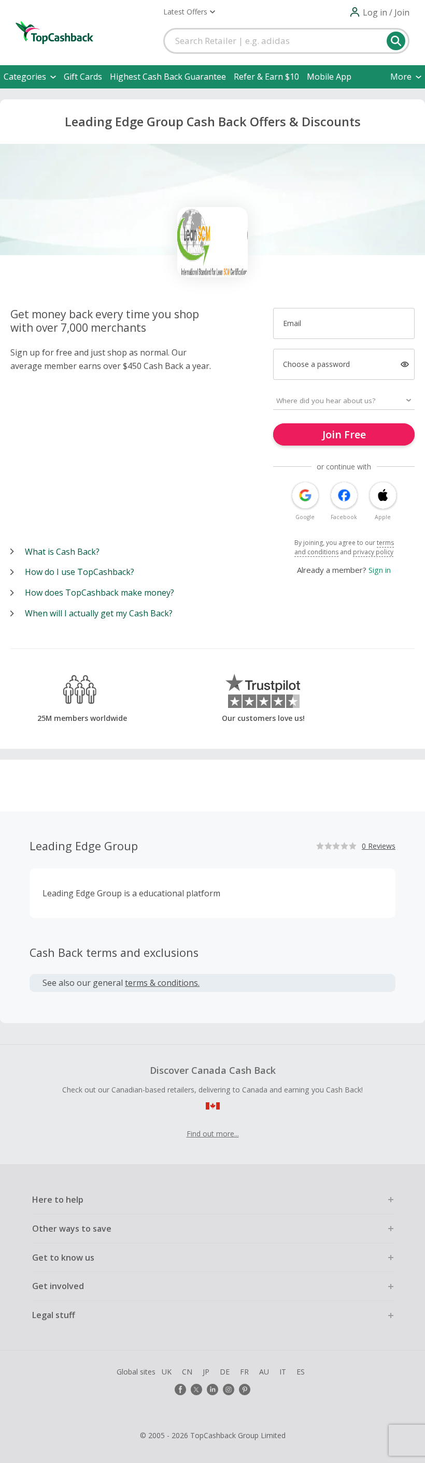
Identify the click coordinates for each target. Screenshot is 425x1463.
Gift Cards (83, 76)
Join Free (344, 434)
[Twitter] (196, 1389)
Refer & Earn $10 (266, 76)
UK (167, 1372)
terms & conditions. (162, 982)
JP (206, 1372)
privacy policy (373, 552)
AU (264, 1372)
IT (282, 1372)
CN (187, 1372)
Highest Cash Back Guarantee (168, 76)
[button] (189, 12)
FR (244, 1372)
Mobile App (329, 76)
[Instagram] (228, 1389)
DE (225, 1372)
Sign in (380, 570)
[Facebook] (180, 1389)
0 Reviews (378, 846)
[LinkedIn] (212, 1389)
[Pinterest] (244, 1389)
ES (300, 1372)
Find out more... (213, 1134)
